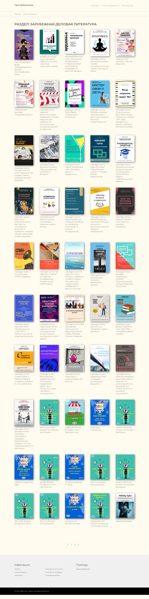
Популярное (127, 6)
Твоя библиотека (24, 5)
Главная (94, 6)
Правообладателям (83, 569)
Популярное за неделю (53, 572)
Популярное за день (52, 575)
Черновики (18, 575)
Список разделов (110, 6)
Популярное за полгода (54, 569)
